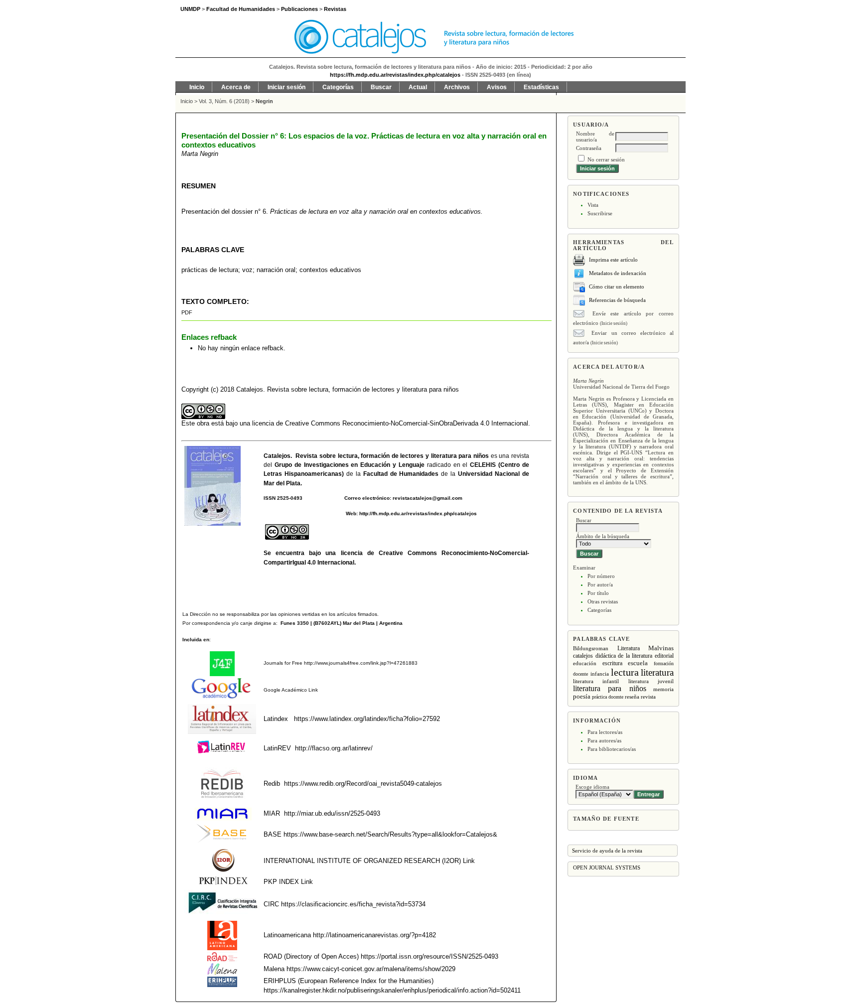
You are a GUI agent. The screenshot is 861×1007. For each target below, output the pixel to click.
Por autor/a (600, 584)
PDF (186, 312)
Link (312, 690)
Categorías (599, 610)
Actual (418, 87)
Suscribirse (599, 213)
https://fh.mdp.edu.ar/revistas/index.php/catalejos (395, 75)
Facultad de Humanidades (401, 473)
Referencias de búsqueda (617, 300)
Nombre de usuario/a (595, 137)
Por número (601, 576)
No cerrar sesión (606, 159)
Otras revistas (602, 601)
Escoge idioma (592, 787)
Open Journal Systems (606, 867)
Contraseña (588, 148)
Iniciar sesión (286, 87)
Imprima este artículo (613, 260)
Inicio (196, 87)
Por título (598, 593)
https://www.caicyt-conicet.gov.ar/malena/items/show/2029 (371, 969)
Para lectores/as (604, 732)
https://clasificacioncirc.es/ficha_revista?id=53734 (352, 904)
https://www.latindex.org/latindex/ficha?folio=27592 (366, 718)
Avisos (497, 87)
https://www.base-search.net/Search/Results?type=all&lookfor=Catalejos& (390, 834)
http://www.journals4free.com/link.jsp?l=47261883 (361, 663)
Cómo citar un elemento (616, 286)
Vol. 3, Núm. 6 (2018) (224, 101)
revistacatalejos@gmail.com (427, 498)
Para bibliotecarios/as (611, 749)
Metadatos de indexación (617, 273)
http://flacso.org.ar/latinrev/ (334, 748)
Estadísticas (541, 87)
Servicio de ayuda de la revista (607, 851)
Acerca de (236, 87)
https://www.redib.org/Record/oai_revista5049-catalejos (363, 783)
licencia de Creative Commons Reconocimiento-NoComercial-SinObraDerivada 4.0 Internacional (390, 423)
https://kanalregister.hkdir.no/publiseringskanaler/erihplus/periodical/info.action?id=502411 (392, 990)
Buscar (381, 87)
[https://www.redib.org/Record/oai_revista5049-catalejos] (283, 783)
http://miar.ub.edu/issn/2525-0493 (332, 813)
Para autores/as (604, 740)
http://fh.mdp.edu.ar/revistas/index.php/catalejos (418, 513)
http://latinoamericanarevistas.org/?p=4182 (374, 935)
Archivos (457, 87)
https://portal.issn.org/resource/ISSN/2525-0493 (429, 956)
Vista (592, 205)
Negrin (264, 101)
